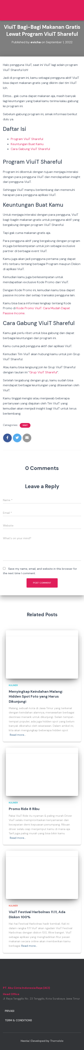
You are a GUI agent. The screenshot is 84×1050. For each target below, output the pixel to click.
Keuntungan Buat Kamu (27, 144)
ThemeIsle (56, 1041)
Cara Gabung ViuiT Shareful (30, 149)
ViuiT (25, 425)
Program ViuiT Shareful (27, 139)
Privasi (9, 1011)
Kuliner (13, 685)
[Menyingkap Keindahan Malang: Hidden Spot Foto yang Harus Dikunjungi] (42, 654)
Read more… (18, 735)
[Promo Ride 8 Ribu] (42, 771)
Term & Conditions (18, 1020)
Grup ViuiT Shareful (43, 372)
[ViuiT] (19, 10)
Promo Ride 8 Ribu (24, 809)
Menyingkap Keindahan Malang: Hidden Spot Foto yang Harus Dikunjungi (36, 696)
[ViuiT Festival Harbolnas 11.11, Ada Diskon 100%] (42, 874)
